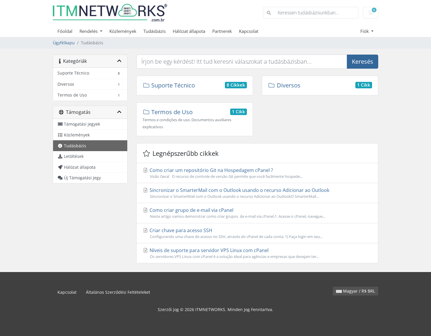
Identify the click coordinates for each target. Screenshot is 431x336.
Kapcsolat (248, 31)
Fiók (365, 31)
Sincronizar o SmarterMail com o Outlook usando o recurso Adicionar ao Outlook (238, 193)
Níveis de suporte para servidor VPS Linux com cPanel (233, 253)
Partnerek (222, 31)
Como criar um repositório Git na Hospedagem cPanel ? (225, 173)
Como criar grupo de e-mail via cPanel (236, 213)
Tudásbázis (154, 31)
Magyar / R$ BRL (358, 291)
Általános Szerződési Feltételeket (118, 292)
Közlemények (122, 31)
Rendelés (89, 31)
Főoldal (64, 31)
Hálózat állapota (189, 31)
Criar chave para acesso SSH (235, 233)
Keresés (362, 61)
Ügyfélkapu (64, 42)
